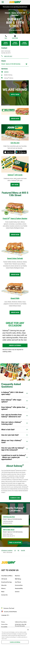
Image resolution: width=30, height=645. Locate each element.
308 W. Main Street (8, 529)
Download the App (6, 582)
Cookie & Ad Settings (15, 642)
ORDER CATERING (15, 345)
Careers (17, 591)
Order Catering (24, 43)
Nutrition (17, 575)
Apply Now (15, 94)
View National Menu (6, 575)
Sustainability (19, 588)
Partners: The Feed (9, 608)
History (3, 588)
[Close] (28, 630)
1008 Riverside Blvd (9, 517)
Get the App (15, 143)
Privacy (3, 621)
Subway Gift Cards (15, 175)
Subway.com (15, 498)
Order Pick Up (5, 43)
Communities (18, 585)
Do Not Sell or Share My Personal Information (20, 625)
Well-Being (18, 579)
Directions (15, 38)
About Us (3, 585)
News (2, 591)
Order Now (15, 118)
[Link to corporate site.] (8, 568)
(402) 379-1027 (8, 56)
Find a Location (15, 542)
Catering (6, 71)
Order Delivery (15, 43)
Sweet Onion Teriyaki (15, 258)
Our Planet (18, 582)
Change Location (15, 30)
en (4, 615)
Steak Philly (15, 298)
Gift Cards (4, 579)
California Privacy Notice (21, 621)
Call (6, 38)
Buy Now (15, 184)
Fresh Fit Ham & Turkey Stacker (15, 218)
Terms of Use (4, 624)
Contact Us (4, 595)
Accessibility (4, 626)
